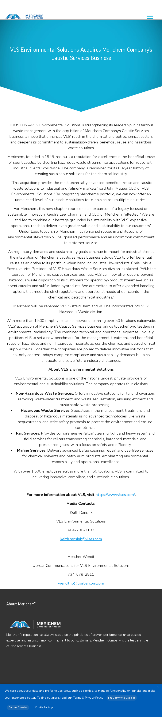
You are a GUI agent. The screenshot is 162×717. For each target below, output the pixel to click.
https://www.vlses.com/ (115, 494)
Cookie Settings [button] (44, 707)
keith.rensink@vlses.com (81, 538)
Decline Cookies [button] (17, 707)
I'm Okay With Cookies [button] (121, 697)
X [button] (158, 687)
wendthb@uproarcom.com (81, 583)
